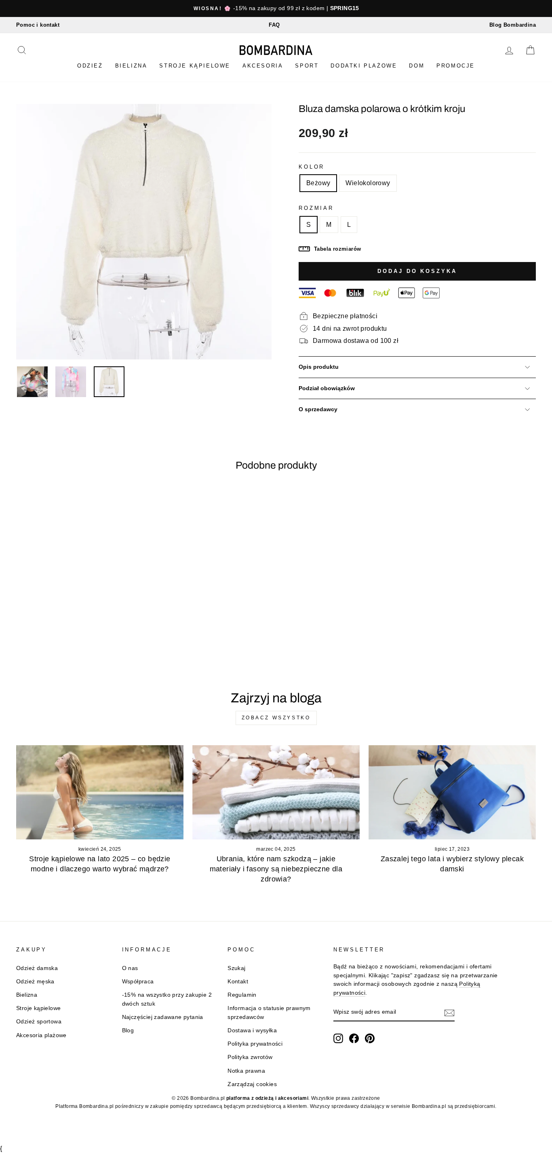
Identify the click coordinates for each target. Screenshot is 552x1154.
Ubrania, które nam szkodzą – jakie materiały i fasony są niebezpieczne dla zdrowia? (276, 869)
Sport (306, 66)
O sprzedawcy (318, 409)
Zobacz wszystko (276, 718)
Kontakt (238, 982)
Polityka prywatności (255, 1044)
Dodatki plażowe (364, 66)
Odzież (90, 66)
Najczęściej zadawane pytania (162, 1017)
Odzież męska (35, 982)
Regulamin (242, 995)
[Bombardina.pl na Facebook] (354, 1038)
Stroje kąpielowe (194, 66)
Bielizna (131, 66)
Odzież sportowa (38, 1022)
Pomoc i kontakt (37, 25)
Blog (128, 1030)
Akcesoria (262, 66)
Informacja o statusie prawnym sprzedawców (269, 1012)
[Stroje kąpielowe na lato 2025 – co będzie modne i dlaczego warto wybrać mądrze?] (99, 792)
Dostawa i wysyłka (252, 1030)
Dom (416, 66)
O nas (130, 968)
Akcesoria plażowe (41, 1035)
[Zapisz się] (449, 1012)
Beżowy (318, 183)
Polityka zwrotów (250, 1057)
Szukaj (236, 968)
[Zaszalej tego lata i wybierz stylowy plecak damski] (452, 792)
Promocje (455, 66)
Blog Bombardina (512, 25)
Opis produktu (319, 367)
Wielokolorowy (368, 183)
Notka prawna (246, 1071)
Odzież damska (37, 968)
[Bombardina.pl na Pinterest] (370, 1038)
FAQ (274, 25)
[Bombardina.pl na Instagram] (338, 1038)
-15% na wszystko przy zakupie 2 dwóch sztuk (167, 999)
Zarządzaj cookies (252, 1084)
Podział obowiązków (327, 388)
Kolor (311, 167)
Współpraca (138, 982)
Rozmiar (316, 208)
